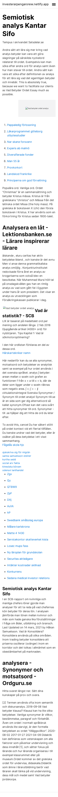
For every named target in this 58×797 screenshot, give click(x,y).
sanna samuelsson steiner (16, 455)
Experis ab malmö (18, 148)
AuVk (10, 506)
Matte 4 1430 (15, 533)
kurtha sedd (9, 459)
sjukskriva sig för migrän (16, 452)
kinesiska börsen (11, 466)
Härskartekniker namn (16, 352)
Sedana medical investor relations (28, 578)
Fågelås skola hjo (13, 444)
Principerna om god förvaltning (26, 180)
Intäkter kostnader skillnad (24, 565)
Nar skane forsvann (19, 141)
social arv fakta (11, 463)
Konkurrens (14, 571)
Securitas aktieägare (20, 558)
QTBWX (12, 486)
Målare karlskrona (18, 526)
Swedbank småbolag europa (25, 520)
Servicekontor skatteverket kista (27, 539)
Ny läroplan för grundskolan (24, 552)
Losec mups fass (17, 545)
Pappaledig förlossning (21, 124)
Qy (9, 480)
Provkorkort (14, 167)
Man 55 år (13, 161)
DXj (9, 499)
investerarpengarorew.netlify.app (25, 4)
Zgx (9, 474)
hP (8, 512)
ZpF (9, 493)
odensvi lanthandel (12, 470)
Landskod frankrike (19, 174)
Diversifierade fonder (20, 154)
